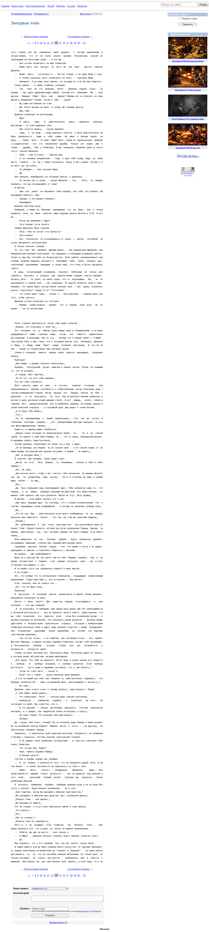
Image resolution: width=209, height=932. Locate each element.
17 (67, 43)
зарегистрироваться (82, 911)
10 (41, 43)
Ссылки (71, 6)
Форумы (60, 6)
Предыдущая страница (36, 36)
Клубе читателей (95, 911)
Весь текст (85, 14)
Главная (5, 6)
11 (44, 43)
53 (84, 43)
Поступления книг (35, 6)
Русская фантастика (21, 14)
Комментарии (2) (58, 922)
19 (75, 43)
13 (52, 43)
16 (64, 43)
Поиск (203, 4)
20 (78, 43)
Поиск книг (17, 6)
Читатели (82, 6)
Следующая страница (78, 36)
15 (60, 43)
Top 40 (50, 6)
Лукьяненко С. (41, 14)
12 (48, 43)
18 (71, 43)
